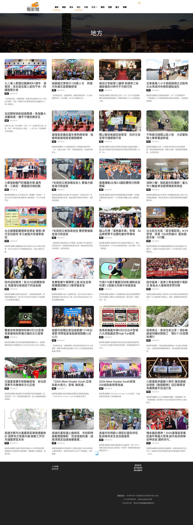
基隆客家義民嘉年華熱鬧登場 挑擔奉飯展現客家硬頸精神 (72, 136)
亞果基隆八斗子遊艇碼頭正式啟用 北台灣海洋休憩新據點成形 (168, 85)
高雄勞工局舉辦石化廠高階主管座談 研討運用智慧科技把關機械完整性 (119, 487)
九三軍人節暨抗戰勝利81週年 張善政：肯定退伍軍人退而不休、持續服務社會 (25, 87)
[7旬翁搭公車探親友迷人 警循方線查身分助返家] (73, 168)
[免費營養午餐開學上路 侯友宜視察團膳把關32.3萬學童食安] (73, 268)
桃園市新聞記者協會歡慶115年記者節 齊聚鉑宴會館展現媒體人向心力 (72, 333)
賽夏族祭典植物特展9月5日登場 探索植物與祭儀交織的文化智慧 (25, 332)
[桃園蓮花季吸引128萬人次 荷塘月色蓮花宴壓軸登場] (73, 69)
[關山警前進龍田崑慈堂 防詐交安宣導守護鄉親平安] (120, 120)
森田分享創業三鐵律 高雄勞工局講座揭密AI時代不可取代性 (118, 85)
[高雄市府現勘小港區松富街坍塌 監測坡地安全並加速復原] (120, 419)
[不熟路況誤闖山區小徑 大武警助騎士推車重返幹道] (167, 120)
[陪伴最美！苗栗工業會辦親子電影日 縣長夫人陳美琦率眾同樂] (167, 268)
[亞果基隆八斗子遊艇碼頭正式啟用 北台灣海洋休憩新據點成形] (167, 69)
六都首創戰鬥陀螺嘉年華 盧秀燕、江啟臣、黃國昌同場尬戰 (23, 184)
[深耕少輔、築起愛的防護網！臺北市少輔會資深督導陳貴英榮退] (167, 168)
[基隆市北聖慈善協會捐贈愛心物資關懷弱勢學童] (26, 470)
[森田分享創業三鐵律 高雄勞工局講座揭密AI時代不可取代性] (120, 69)
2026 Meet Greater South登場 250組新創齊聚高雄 (118, 383)
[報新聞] (41, 6)
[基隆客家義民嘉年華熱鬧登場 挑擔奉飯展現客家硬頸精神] (73, 120)
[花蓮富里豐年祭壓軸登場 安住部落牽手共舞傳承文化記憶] (26, 367)
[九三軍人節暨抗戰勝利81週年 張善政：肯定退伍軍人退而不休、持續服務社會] (26, 69)
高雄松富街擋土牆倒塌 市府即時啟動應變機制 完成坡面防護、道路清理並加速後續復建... (72, 436)
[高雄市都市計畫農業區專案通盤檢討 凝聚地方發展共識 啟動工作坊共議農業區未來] (26, 419)
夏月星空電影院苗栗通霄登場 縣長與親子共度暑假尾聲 (166, 486)
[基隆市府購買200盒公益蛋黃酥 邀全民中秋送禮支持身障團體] (73, 470)
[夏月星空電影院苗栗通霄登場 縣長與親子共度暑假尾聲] (167, 470)
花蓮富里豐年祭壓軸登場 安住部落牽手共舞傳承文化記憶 (25, 383)
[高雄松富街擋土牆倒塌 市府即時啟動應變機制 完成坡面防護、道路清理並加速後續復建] (73, 419)
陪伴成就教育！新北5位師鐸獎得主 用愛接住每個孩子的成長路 (25, 284)
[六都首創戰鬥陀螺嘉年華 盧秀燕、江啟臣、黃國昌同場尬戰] (26, 168)
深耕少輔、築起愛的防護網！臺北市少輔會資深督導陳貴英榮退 (167, 184)
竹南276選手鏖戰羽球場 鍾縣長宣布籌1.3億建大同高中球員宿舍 (119, 284)
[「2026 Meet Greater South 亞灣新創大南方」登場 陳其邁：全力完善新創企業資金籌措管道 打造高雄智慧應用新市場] (73, 367)
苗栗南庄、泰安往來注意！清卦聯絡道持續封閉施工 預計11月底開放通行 (167, 333)
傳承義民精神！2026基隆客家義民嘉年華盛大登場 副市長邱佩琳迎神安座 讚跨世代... (166, 436)
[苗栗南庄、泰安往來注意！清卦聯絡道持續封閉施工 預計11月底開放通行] (167, 316)
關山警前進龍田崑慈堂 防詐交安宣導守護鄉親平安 (119, 136)
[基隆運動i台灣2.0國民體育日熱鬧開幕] (120, 168)
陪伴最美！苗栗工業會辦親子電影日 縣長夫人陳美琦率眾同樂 (167, 284)
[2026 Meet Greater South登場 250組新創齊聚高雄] (120, 367)
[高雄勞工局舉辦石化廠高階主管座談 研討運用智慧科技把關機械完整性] (120, 470)
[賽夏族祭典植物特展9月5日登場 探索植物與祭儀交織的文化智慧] (26, 316)
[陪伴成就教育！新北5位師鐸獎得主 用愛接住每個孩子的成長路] (26, 268)
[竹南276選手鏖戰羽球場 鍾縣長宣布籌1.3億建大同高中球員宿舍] (120, 268)
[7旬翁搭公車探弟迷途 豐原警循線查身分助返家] (73, 217)
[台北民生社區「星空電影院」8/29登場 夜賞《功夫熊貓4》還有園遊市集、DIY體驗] (167, 217)
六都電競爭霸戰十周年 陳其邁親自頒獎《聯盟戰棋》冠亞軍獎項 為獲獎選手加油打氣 (166, 385)
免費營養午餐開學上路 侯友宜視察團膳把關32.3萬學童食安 (71, 284)
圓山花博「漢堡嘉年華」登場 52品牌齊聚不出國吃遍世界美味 (120, 232)
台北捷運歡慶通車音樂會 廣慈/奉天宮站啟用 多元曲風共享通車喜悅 (25, 234)
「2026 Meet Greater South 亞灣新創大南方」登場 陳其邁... (71, 383)
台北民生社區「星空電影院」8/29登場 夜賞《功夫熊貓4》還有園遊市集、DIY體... (167, 234)
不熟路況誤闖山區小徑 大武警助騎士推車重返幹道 (167, 136)
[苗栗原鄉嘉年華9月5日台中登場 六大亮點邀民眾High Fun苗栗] (120, 316)
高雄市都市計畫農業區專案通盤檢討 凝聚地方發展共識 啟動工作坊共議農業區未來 (25, 436)
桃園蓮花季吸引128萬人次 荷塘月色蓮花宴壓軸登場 (72, 85)
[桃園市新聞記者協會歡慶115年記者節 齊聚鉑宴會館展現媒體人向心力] (73, 316)
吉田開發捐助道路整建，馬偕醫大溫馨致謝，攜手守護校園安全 (25, 115)
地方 (6, 93)
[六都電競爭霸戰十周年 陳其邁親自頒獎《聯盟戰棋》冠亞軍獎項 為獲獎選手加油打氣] (167, 367)
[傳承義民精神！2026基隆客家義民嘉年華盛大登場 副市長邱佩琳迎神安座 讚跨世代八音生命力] (167, 419)
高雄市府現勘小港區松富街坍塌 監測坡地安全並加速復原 (118, 434)
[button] (139, 3)
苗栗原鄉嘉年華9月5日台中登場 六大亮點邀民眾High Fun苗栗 (120, 332)
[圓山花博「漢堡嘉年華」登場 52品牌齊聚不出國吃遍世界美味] (120, 217)
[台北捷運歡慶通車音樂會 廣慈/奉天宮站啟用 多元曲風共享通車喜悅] (26, 217)
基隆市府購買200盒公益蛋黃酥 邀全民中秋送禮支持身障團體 (72, 486)
